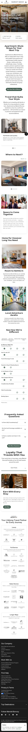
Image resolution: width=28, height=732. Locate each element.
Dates (19, 36)
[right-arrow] (24, 468)
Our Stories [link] (4, 654)
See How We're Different (14, 89)
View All (22, 158)
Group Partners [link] (5, 666)
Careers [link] (3, 648)
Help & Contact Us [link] (5, 675)
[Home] (6, 3)
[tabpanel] (14, 37)
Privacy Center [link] (4, 691)
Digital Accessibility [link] (5, 656)
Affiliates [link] (3, 669)
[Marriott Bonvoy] (18, 2)
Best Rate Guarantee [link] (6, 680)
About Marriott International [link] (8, 646)
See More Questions (14, 446)
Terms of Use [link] (4, 695)
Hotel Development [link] (6, 667)
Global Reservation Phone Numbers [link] (10, 679)
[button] (20, 37)
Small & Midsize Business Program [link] (9, 662)
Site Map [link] (3, 684)
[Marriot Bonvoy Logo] (14, 517)
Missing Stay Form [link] (5, 682)
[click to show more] (26, 134)
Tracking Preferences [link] (6, 690)
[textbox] (7, 38)
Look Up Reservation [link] (6, 677)
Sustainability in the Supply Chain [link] (9, 698)
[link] (14, 132)
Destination (7, 36)
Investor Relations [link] (5, 649)
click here (18, 728)
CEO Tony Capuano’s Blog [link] (7, 653)
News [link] (2, 651)
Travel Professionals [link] (6, 664)
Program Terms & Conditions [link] (8, 696)
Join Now (7, 507)
